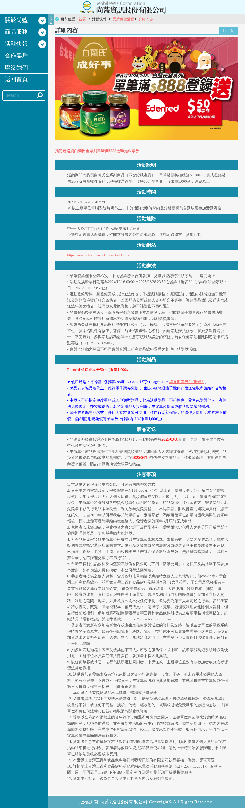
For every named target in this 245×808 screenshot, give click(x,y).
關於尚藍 (16, 20)
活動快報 (16, 44)
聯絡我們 (16, 67)
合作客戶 (16, 55)
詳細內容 (146, 19)
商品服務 (16, 32)
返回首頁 (16, 79)
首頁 (82, 19)
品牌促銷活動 (123, 19)
